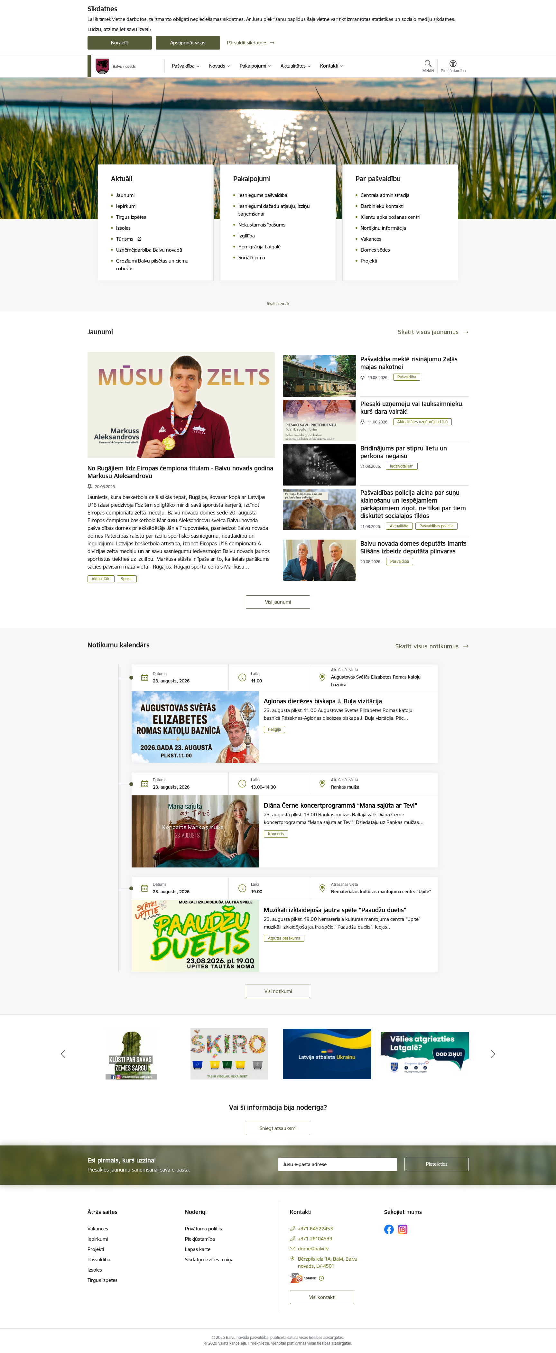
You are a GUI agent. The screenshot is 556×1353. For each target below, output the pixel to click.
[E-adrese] (303, 1278)
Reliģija (274, 729)
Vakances (98, 1229)
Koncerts (276, 833)
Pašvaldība (406, 377)
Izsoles (95, 1270)
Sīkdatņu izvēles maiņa (209, 1259)
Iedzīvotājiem (401, 466)
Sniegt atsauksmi (278, 1128)
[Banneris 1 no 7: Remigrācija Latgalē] (327, 1053)
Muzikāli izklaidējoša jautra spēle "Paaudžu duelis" (335, 910)
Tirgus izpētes (102, 1280)
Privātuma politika (204, 1229)
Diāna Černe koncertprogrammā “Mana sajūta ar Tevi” (340, 805)
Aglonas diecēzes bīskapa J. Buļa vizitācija (323, 701)
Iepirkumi (98, 1239)
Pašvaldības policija (436, 526)
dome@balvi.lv (313, 1249)
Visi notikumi (278, 991)
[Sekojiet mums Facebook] (389, 1229)
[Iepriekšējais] (63, 1054)
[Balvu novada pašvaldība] (116, 66)
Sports (127, 578)
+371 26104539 (315, 1239)
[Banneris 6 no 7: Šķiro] (131, 1053)
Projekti (96, 1249)
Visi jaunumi (278, 602)
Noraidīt (119, 43)
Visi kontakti (322, 1297)
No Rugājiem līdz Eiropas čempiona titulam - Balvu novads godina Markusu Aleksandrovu (180, 472)
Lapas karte (197, 1249)
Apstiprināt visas (187, 43)
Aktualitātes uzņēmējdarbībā (422, 421)
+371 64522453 (315, 1229)
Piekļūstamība (200, 1239)
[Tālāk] (493, 1054)
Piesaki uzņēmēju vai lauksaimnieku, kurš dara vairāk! (412, 407)
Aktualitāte (101, 578)
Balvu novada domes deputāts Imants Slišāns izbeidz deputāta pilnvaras (413, 547)
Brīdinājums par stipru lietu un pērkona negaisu (403, 452)
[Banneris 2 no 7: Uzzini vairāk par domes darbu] (425, 1053)
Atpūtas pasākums (284, 938)
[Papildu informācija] (321, 1278)
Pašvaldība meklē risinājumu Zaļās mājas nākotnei (409, 363)
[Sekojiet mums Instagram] (403, 1229)
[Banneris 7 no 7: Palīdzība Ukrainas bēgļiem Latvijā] (229, 1053)
